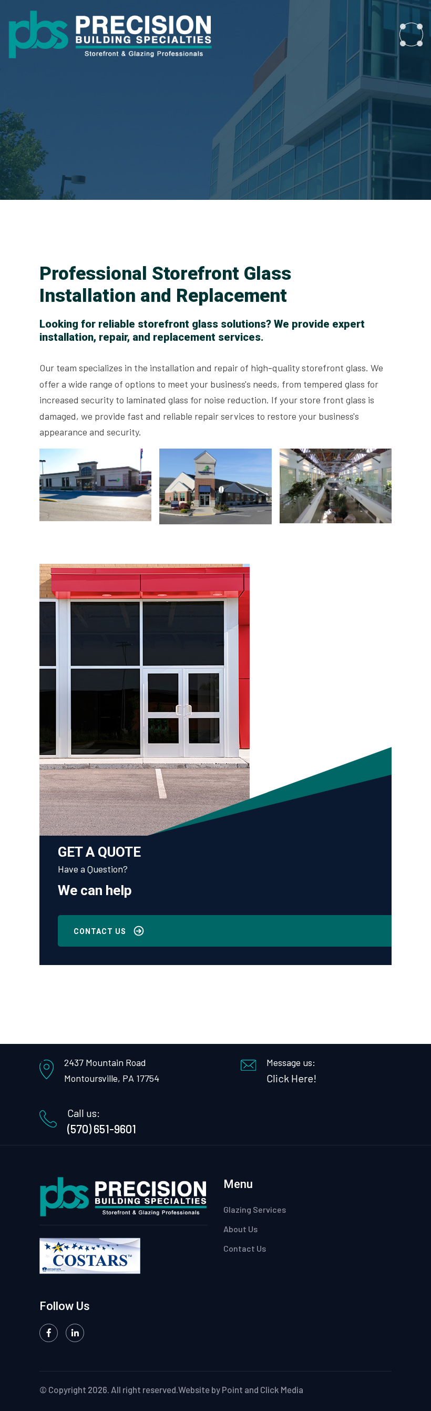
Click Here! (291, 1078)
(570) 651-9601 (101, 1128)
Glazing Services (254, 1209)
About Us (240, 1229)
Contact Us (244, 1248)
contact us (100, 931)
